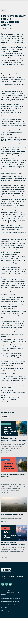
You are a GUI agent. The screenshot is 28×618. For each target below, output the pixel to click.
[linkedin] (2, 584)
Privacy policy (5, 611)
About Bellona (5, 607)
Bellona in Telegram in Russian (9, 604)
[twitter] (6, 584)
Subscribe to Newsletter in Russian (10, 601)
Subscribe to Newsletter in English (10, 598)
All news (4, 416)
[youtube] (10, 584)
